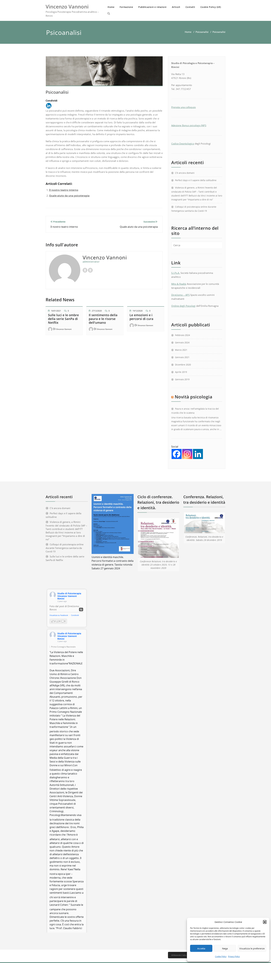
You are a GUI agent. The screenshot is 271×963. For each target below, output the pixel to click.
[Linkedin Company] (198, 454)
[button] (264, 921)
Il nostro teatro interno (63, 190)
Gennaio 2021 (182, 357)
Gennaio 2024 (182, 342)
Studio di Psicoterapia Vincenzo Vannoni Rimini (69, 596)
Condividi (75, 615)
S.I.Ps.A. (175, 272)
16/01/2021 (56, 310)
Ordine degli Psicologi (183, 305)
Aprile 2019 (181, 371)
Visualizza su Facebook (59, 615)
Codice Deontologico (182, 143)
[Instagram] (187, 454)
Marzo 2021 (181, 349)
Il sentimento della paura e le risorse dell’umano (103, 319)
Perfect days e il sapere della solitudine (195, 180)
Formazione (126, 6)
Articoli (176, 6)
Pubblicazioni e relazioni (152, 6)
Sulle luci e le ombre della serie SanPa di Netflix (63, 319)
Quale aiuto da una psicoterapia (69, 195)
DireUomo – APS (180, 294)
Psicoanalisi (202, 31)
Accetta (201, 948)
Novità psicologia (193, 397)
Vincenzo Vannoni (64, 329)
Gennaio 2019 (182, 379)
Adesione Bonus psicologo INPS (188, 125)
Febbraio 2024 (182, 335)
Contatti (190, 6)
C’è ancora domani (184, 172)
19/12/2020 (138, 310)
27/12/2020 (97, 310)
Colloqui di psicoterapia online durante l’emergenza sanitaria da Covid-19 (64, 548)
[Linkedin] (48, 105)
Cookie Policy (220, 956)
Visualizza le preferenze (252, 948)
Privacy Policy (234, 956)
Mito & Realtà (178, 283)
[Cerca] (108, 13)
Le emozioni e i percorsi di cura (141, 317)
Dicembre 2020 (183, 364)
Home (111, 6)
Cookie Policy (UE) (210, 6)
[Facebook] (177, 454)
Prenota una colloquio (183, 107)
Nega (225, 948)
